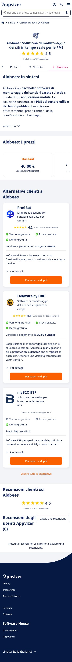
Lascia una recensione (53, 518)
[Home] (2, 22)
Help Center (9, 636)
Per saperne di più (36, 280)
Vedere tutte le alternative (36, 473)
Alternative (38, 67)
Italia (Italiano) (22, 651)
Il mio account (10, 630)
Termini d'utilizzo (11, 596)
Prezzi (17, 67)
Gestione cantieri (28, 22)
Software (7, 614)
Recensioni (62, 67)
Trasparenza (9, 589)
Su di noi (7, 607)
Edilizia (11, 22)
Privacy (6, 583)
